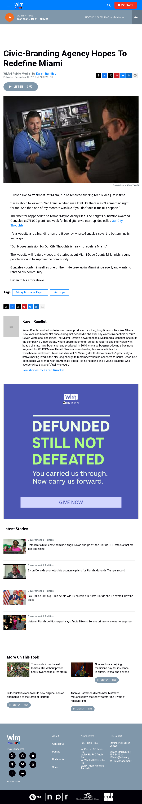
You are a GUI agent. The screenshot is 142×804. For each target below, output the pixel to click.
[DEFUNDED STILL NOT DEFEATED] (71, 451)
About (55, 736)
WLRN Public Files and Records (92, 767)
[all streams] (137, 17)
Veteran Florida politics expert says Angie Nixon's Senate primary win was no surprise (80, 621)
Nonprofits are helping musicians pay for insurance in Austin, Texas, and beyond (112, 668)
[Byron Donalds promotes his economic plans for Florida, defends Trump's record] (14, 571)
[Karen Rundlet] (11, 326)
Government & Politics (41, 539)
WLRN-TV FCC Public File (92, 750)
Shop (55, 767)
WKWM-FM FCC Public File (93, 761)
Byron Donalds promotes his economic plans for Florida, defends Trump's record (76, 570)
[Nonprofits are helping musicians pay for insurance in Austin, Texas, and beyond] (82, 669)
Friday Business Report (30, 292)
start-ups (59, 292)
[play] (9, 17)
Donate (56, 751)
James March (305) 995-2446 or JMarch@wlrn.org (120, 755)
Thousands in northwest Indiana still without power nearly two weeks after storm (49, 668)
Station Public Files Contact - (120, 744)
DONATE (127, 5)
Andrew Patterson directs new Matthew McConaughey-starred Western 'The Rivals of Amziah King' (98, 696)
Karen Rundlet (46, 73)
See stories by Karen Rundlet (44, 370)
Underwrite (58, 759)
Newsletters (87, 736)
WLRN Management (120, 761)
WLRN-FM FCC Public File (92, 756)
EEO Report (116, 736)
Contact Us (58, 744)
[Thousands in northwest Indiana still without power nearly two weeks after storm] (18, 669)
